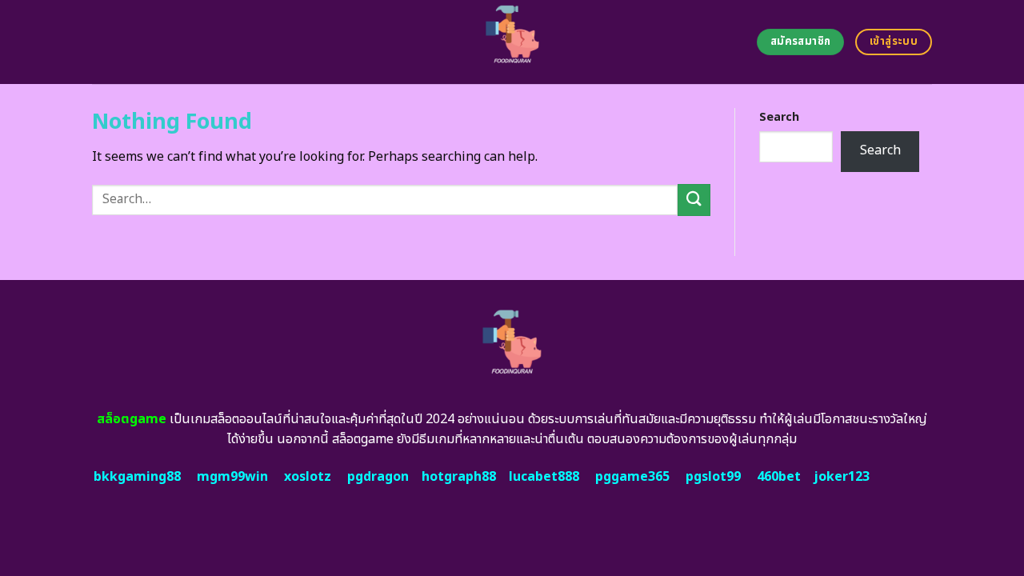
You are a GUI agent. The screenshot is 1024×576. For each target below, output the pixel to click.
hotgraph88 (459, 476)
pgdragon (378, 476)
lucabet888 (544, 476)
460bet (779, 476)
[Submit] (694, 199)
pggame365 (632, 476)
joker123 (842, 476)
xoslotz (307, 476)
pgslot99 (713, 476)
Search (779, 117)
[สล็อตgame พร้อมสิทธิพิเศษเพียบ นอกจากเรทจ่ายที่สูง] (512, 42)
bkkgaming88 (137, 476)
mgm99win (232, 476)
